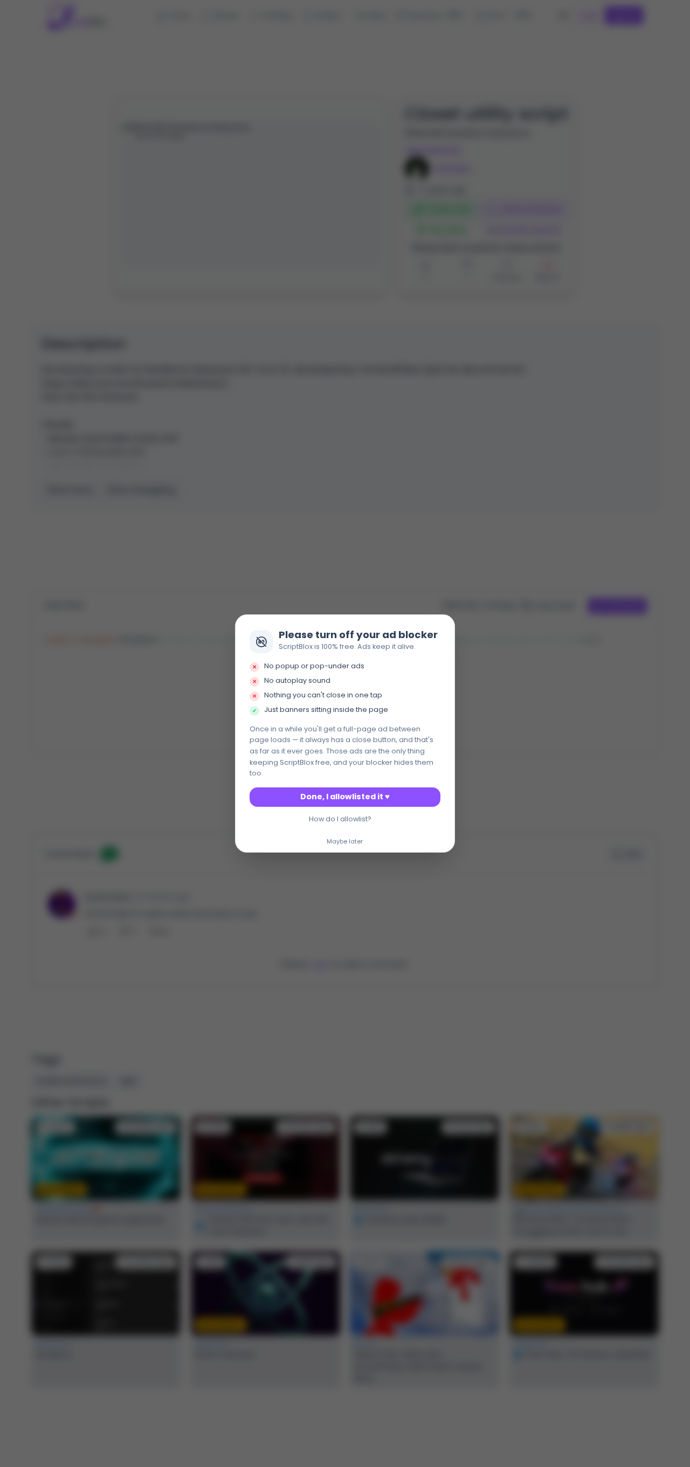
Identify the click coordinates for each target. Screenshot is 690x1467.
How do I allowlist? (340, 819)
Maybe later (345, 842)
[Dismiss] (444, 626)
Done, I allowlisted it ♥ (345, 796)
